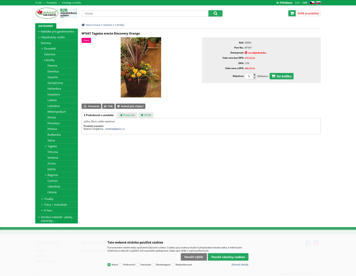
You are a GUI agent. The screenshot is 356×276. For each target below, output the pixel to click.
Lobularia (53, 106)
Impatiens (53, 94)
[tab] (99, 115)
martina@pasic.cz (115, 129)
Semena (46, 43)
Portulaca (53, 123)
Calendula (53, 186)
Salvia (51, 140)
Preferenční (129, 264)
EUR (297, 2)
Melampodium (56, 111)
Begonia (52, 175)
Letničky (49, 60)
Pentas (51, 117)
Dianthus (53, 71)
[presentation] (99, 115)
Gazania (52, 77)
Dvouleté (50, 48)
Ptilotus (52, 129)
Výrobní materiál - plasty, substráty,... (57, 219)
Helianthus (54, 88)
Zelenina (49, 54)
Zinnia (51, 163)
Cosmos (52, 180)
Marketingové (163, 264)
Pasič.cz (46, 13)
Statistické (145, 264)
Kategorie (46, 26)
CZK (305, 2)
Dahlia (51, 169)
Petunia (52, 65)
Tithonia (52, 152)
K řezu (48, 210)
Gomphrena (55, 83)
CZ (311, 2)
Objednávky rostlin (53, 37)
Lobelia (52, 100)
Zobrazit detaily (239, 264)
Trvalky (48, 199)
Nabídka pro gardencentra (57, 31)
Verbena (52, 157)
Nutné (115, 264)
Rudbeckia (54, 134)
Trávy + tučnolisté (55, 204)
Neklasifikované (184, 264)
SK (317, 2)
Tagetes (52, 146)
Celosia (52, 192)
